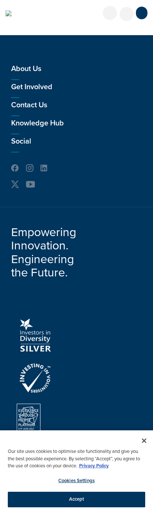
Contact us (29, 105)
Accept (76, 499)
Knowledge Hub (37, 123)
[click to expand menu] (141, 13)
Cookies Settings (76, 481)
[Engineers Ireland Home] (9, 13)
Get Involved (31, 87)
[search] (127, 14)
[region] (76, 470)
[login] (110, 13)
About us (26, 68)
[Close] (144, 441)
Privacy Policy (94, 466)
